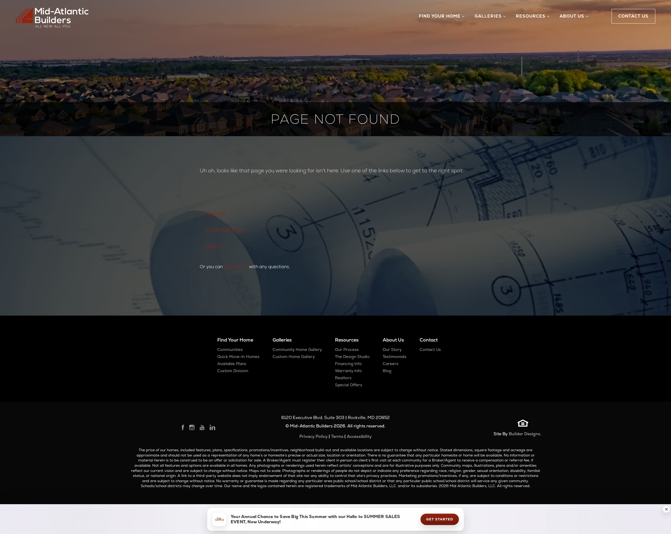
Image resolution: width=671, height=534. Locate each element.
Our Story (392, 349)
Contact (429, 340)
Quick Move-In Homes (238, 356)
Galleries (282, 340)
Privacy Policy (313, 436)
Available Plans (231, 363)
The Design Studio (352, 356)
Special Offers (348, 384)
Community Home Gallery (297, 349)
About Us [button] (572, 16)
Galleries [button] (488, 16)
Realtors (343, 377)
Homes (215, 213)
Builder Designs (524, 434)
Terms (337, 436)
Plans (213, 246)
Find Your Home (235, 340)
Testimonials (395, 356)
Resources (347, 340)
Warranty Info (348, 370)
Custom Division (232, 370)
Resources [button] (530, 16)
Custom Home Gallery (294, 356)
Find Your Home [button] (440, 16)
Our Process (347, 349)
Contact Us (236, 266)
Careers (390, 363)
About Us (393, 340)
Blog (387, 370)
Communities (224, 230)
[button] (666, 509)
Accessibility (359, 436)
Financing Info (348, 363)
